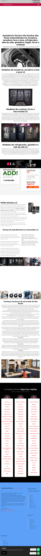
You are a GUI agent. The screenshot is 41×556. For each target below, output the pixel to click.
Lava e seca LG (31, 504)
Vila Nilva (34, 440)
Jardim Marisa (34, 438)
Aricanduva (7, 411)
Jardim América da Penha (7, 449)
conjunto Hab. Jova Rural (20, 449)
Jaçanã (20, 426)
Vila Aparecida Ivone (33, 428)
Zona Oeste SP (5, 543)
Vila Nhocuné (7, 428)
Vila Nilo (20, 456)
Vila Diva (7, 406)
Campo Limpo (34, 450)
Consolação (20, 411)
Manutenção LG (32, 521)
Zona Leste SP (5, 542)
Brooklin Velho (34, 460)
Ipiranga (34, 467)
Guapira (20, 440)
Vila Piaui (34, 443)
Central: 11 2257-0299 (8, 509)
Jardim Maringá (7, 419)
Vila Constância (20, 431)
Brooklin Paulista (34, 457)
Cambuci (21, 404)
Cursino (34, 462)
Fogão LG (31, 495)
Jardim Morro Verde (33, 433)
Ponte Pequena (7, 471)
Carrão (7, 440)
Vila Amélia (20, 468)
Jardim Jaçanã (20, 445)
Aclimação (20, 419)
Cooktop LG (31, 499)
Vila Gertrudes (34, 411)
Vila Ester (20, 436)
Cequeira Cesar (7, 456)
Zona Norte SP (5, 545)
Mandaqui (20, 466)
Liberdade (20, 423)
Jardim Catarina (7, 414)
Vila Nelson (20, 454)
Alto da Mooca (7, 404)
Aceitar (4, 552)
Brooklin (34, 404)
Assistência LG (31, 519)
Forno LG (30, 497)
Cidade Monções (34, 419)
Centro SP (4, 540)
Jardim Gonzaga (7, 438)
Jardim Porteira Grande (7, 421)
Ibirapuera (34, 414)
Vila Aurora (20, 471)
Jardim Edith (34, 409)
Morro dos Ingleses (7, 458)
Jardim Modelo (20, 451)
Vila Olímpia (34, 421)
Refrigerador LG (32, 502)
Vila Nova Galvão (20, 458)
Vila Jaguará (34, 436)
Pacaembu (20, 416)
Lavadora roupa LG (32, 505)
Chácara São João (20, 463)
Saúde (33, 465)
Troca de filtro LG (32, 528)
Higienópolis (20, 414)
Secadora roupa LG (32, 507)
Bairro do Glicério (20, 421)
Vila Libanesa (7, 409)
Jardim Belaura (33, 431)
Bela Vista (7, 451)
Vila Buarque (20, 409)
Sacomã (34, 470)
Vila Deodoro (20, 406)
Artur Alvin (7, 426)
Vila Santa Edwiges (34, 448)
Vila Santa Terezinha (20, 461)
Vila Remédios (34, 445)
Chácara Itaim (34, 416)
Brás (7, 473)
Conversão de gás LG (33, 526)
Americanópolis (33, 472)
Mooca (7, 443)
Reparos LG (31, 523)
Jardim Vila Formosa (7, 416)
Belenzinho (7, 433)
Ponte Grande (7, 468)
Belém (7, 431)
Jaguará (34, 423)
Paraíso (7, 461)
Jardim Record (7, 423)
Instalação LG (31, 524)
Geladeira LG (31, 500)
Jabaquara (33, 455)
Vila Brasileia (20, 473)
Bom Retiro (7, 463)
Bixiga (7, 454)
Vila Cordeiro (34, 406)
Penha (7, 445)
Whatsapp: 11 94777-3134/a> (9, 510)
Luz (7, 466)
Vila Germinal (20, 438)
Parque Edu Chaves (20, 433)
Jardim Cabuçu (20, 428)
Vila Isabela (20, 443)
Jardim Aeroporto (34, 453)
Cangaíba (7, 436)
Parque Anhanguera (33, 426)
